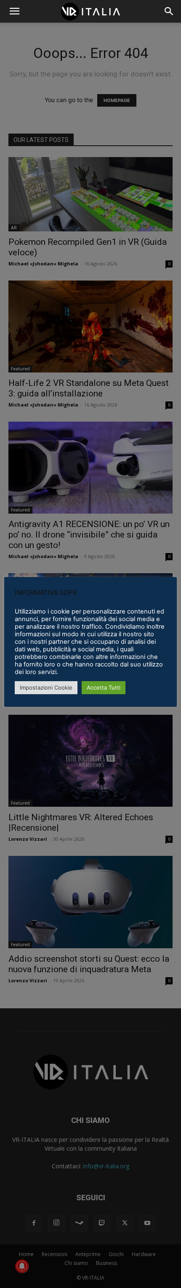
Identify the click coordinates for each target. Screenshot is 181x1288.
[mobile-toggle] (14, 11)
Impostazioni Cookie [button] (46, 687)
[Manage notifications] (22, 1266)
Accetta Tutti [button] (103, 687)
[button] (169, 11)
